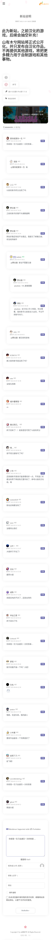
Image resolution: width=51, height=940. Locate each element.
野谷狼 (13, 208)
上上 (12, 185)
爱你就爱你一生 (16, 138)
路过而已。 (14, 425)
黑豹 (19, 303)
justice (12, 709)
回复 (42, 141)
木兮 (14, 85)
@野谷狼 (14, 263)
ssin (11, 378)
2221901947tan (16, 779)
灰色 (12, 685)
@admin (17, 286)
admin (17, 257)
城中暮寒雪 (14, 402)
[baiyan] (8, 692)
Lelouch (13, 639)
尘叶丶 (13, 546)
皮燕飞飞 (14, 756)
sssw (12, 523)
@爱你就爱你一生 (18, 167)
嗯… (12, 448)
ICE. (15, 332)
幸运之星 (14, 615)
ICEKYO (13, 355)
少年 (12, 471)
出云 (12, 569)
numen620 (14, 500)
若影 (15, 162)
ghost (12, 802)
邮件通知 (12, 893)
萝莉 (12, 662)
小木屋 (13, 733)
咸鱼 (12, 592)
